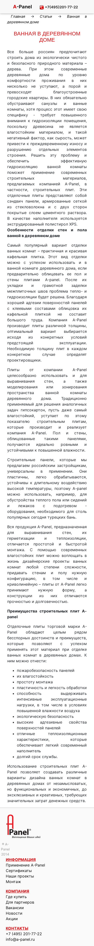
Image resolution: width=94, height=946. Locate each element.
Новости (14, 913)
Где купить (16, 896)
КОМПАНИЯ (17, 891)
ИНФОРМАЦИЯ (21, 859)
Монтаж (13, 881)
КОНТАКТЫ (17, 928)
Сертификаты (19, 870)
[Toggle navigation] (4, 7)
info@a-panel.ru (20, 939)
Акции (12, 918)
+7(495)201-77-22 (61, 7)
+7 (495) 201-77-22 (24, 933)
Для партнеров (20, 902)
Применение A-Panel (25, 865)
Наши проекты (20, 876)
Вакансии (15, 907)
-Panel (22, 7)
